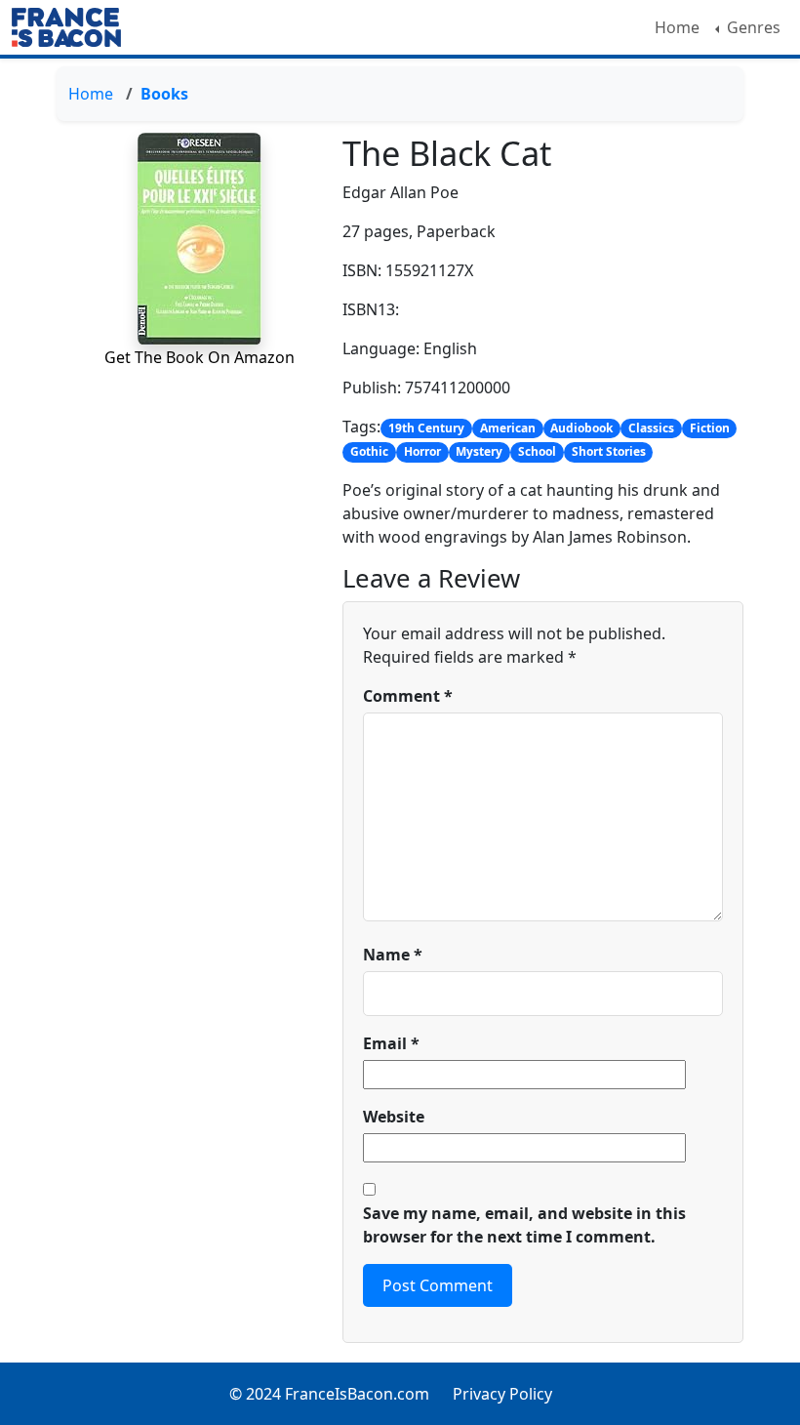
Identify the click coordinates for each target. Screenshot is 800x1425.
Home (677, 27)
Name (392, 954)
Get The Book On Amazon (199, 357)
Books (164, 93)
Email (391, 1043)
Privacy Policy (502, 1394)
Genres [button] (751, 27)
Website (393, 1116)
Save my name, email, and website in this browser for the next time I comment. (524, 1224)
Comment (408, 696)
